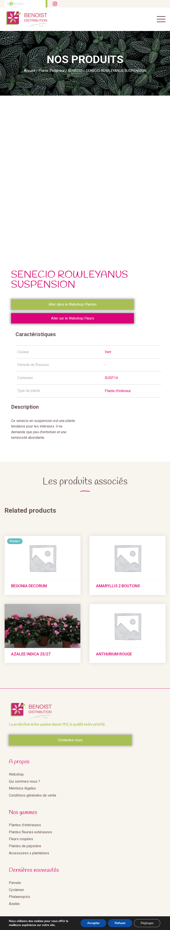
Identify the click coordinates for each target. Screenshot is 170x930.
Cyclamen (16, 890)
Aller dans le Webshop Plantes (73, 304)
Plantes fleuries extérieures (30, 832)
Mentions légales (22, 788)
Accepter (93, 923)
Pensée (15, 883)
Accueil (29, 71)
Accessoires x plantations (29, 853)
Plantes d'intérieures (25, 825)
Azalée (14, 904)
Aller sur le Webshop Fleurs (72, 318)
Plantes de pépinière (25, 846)
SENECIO (75, 71)
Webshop (16, 774)
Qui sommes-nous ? (24, 781)
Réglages (147, 923)
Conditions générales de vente (32, 795)
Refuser (120, 923)
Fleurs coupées (21, 839)
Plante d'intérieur (52, 71)
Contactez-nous (70, 740)
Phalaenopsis (19, 897)
